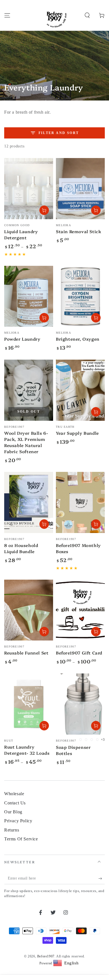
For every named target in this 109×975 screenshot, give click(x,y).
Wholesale (14, 793)
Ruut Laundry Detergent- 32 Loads (26, 750)
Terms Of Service (21, 839)
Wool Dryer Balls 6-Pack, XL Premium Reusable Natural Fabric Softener (26, 442)
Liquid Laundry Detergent (21, 234)
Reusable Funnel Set (26, 653)
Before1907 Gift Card (79, 653)
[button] (87, 15)
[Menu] (7, 15)
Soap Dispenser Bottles (73, 750)
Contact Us (15, 802)
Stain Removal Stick (78, 231)
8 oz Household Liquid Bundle (21, 548)
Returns (11, 830)
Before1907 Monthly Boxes (78, 548)
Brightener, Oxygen (77, 339)
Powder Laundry (22, 339)
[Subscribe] (101, 879)
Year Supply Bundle (77, 433)
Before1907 (45, 956)
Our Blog (13, 811)
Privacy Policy (18, 820)
